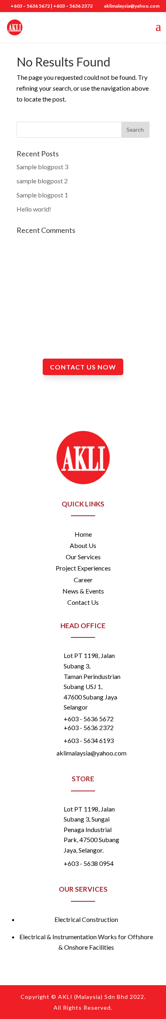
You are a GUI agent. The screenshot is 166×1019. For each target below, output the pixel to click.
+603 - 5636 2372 (89, 727)
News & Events (83, 591)
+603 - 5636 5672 (89, 718)
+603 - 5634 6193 (89, 740)
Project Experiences (83, 568)
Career (83, 579)
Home (83, 534)
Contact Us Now (83, 367)
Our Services (83, 556)
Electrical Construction (86, 919)
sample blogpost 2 (42, 181)
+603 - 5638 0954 (89, 863)
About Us (83, 545)
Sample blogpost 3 (42, 166)
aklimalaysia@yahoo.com (91, 753)
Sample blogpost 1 (42, 195)
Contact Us (83, 602)
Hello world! (34, 209)
